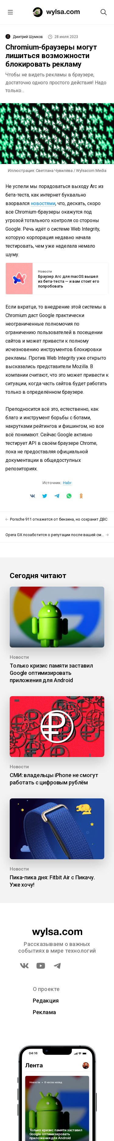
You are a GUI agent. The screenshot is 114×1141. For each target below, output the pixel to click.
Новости (45, 272)
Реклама (44, 1012)
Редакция (46, 1000)
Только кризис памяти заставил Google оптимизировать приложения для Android (51, 672)
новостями (43, 203)
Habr (67, 482)
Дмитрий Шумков (28, 37)
